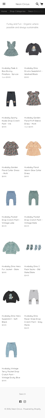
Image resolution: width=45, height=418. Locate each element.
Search (22, 394)
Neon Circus (22, 4)
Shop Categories (17, 11)
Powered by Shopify (32, 409)
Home (4, 11)
